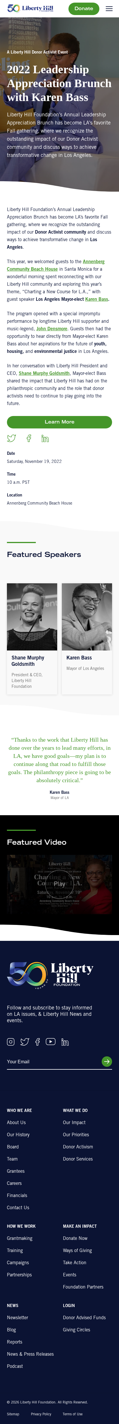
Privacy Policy (41, 1414)
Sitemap (13, 1414)
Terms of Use (73, 1414)
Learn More (60, 422)
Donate (84, 9)
